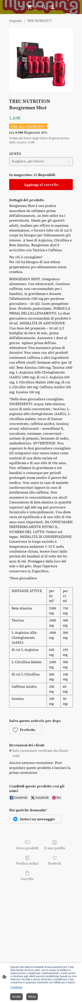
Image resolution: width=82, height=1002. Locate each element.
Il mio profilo (54, 848)
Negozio (15, 21)
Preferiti (54, 863)
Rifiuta (32, 996)
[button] (25, 729)
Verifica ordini (27, 863)
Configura (16, 987)
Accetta (16, 996)
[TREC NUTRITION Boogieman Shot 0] (41, 60)
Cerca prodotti (27, 848)
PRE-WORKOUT (39, 21)
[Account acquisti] (52, 7)
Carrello (27, 879)
